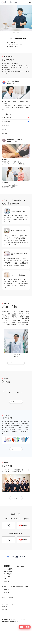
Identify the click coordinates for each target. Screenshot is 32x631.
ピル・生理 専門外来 (7, 114)
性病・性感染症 (6, 118)
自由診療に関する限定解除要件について (11, 621)
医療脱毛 (6, 590)
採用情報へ (15, 498)
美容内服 (4, 133)
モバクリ (10, 597)
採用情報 (4, 609)
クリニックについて (15, 363)
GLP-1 (4, 129)
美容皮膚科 (7, 592)
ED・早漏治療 (6, 121)
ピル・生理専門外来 (9, 569)
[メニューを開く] (29, 2)
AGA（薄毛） (5, 125)
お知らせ (4, 606)
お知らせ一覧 (15, 402)
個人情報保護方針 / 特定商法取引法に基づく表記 (13, 619)
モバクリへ (15, 449)
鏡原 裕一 (17, 357)
